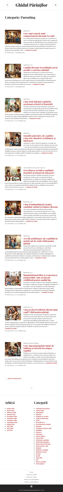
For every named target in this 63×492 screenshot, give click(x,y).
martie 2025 (10, 410)
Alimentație (39, 412)
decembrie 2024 (12, 416)
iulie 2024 (10, 426)
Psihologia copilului (39, 168)
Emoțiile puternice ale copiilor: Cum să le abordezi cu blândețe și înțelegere (39, 138)
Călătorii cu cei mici (42, 416)
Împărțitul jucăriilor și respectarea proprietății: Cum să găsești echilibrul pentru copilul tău (40, 277)
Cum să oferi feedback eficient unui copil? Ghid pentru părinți (40, 310)
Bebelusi (38, 414)
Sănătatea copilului (42, 450)
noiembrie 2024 (12, 418)
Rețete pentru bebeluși (43, 444)
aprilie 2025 (10, 408)
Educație (38, 426)
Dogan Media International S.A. (32, 490)
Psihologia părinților (42, 442)
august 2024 (10, 424)
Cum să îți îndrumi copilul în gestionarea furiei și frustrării (38, 102)
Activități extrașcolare (43, 408)
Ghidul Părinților (31, 5)
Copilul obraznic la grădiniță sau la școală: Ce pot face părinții (40, 68)
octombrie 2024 (12, 420)
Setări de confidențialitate (31, 482)
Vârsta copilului (41, 462)
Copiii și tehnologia (42, 418)
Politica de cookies (31, 477)
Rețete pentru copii (42, 446)
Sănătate (38, 448)
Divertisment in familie (43, 424)
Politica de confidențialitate (31, 479)
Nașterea (39, 432)
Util (31, 65)
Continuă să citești (31, 50)
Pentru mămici (27, 168)
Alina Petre (10, 52)
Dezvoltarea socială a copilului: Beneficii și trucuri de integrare (38, 171)
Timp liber (39, 458)
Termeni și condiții (31, 474)
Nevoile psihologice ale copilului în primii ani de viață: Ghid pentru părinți (40, 241)
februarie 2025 (11, 412)
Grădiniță (39, 430)
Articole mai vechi (14, 378)
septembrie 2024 (12, 422)
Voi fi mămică (40, 464)
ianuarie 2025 (11, 414)
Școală (38, 456)
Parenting (26, 31)
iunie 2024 (10, 428)
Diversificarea (40, 422)
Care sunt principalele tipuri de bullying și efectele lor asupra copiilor (38, 348)
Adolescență (40, 410)
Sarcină (38, 454)
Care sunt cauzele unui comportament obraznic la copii (38, 34)
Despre (31, 472)
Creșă (37, 420)
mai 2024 (9, 430)
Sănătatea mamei (41, 452)
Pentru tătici (40, 438)
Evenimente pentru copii (43, 428)
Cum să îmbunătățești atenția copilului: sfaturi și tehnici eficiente (40, 205)
